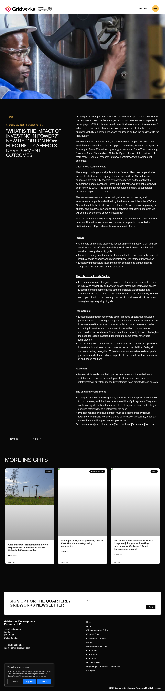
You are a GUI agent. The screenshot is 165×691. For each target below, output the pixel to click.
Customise (15, 682)
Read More (12, 556)
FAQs (89, 642)
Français (90, 671)
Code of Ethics (93, 634)
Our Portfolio (92, 654)
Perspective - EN (34, 125)
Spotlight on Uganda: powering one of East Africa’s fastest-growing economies (82, 543)
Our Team (91, 658)
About (89, 626)
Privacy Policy (93, 662)
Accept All (44, 682)
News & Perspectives (96, 646)
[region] (29, 675)
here (84, 166)
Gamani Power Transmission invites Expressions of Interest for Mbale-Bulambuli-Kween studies (28, 547)
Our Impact (91, 650)
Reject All (29, 682)
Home (89, 622)
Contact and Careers (96, 638)
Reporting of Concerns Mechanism (103, 666)
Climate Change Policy (97, 630)
